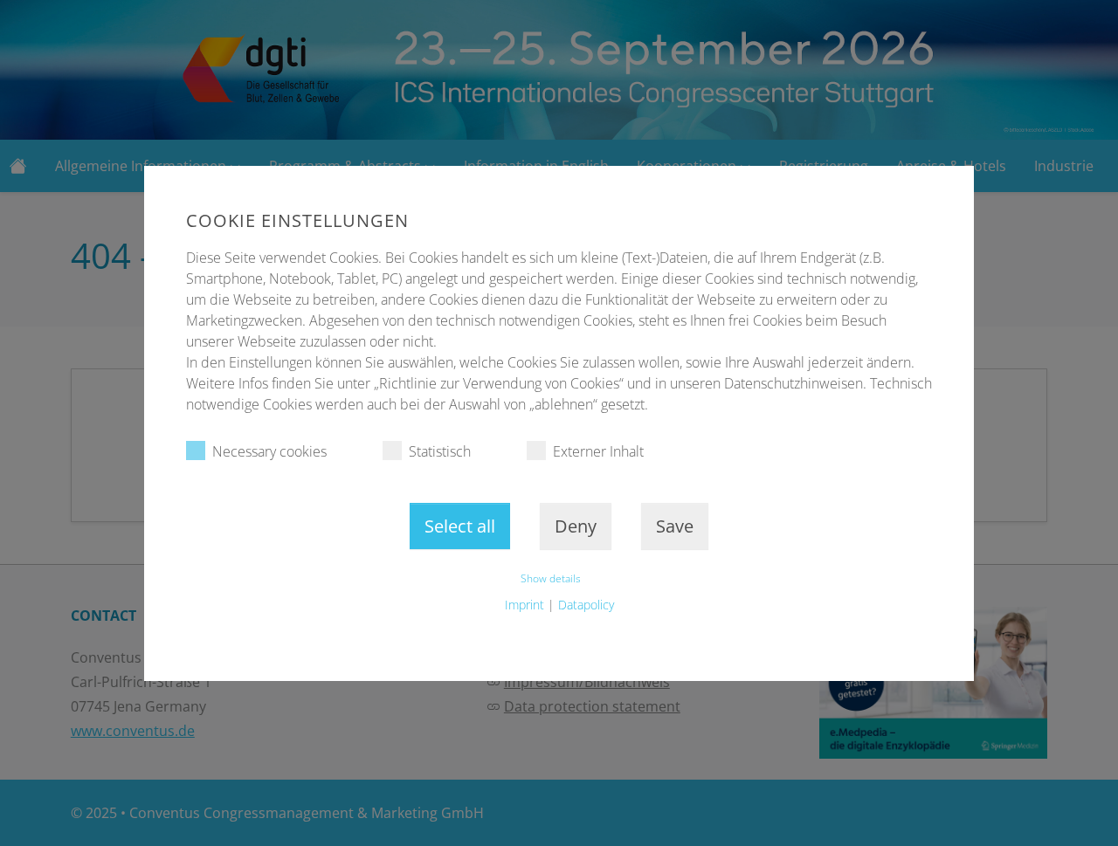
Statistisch (440, 451)
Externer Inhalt (598, 451)
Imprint (524, 604)
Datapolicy (586, 604)
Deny (576, 526)
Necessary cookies (269, 451)
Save (675, 526)
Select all (459, 526)
